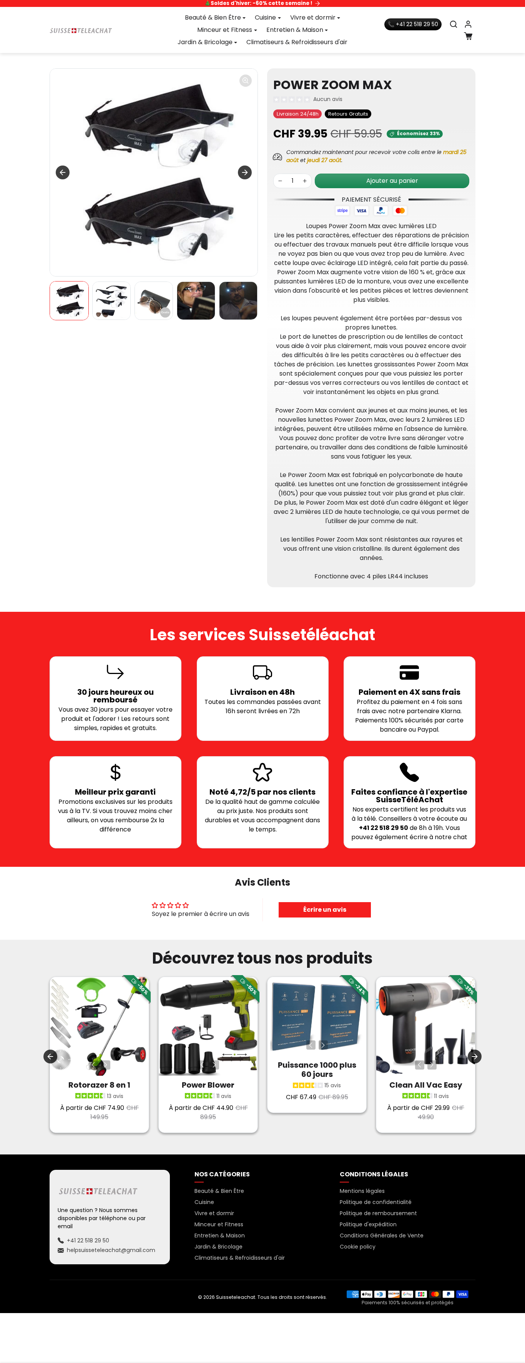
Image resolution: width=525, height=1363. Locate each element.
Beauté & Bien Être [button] (213, 17)
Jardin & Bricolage (218, 1246)
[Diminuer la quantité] (280, 181)
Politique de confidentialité (376, 1202)
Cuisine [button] (265, 17)
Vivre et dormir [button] (313, 17)
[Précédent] (93, 1065)
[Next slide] (245, 172)
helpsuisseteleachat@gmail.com (111, 1250)
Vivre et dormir (214, 1213)
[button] (453, 24)
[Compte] (468, 24)
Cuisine (204, 1202)
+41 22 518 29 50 (88, 1240)
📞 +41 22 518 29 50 (413, 24)
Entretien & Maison (219, 1235)
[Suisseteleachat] (81, 30)
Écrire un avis (324, 909)
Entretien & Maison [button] (294, 29)
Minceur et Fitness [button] (224, 29)
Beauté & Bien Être (219, 1191)
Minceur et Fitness (218, 1224)
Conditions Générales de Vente (382, 1235)
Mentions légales (362, 1191)
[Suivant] (106, 1065)
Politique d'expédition (368, 1224)
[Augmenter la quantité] (305, 181)
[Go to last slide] (63, 172)
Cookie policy (357, 1246)
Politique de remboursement (378, 1213)
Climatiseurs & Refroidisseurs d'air (296, 42)
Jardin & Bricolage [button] (205, 42)
